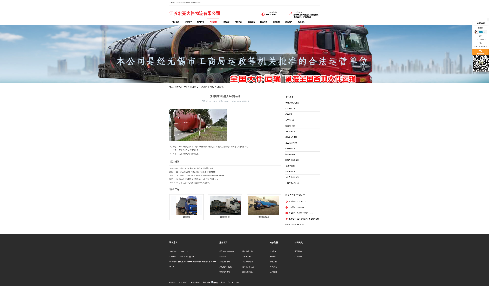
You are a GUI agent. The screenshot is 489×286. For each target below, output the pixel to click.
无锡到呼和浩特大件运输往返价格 (208, 147)
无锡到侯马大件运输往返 (189, 154)
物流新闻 (298, 251)
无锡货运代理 (290, 171)
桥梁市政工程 (290, 108)
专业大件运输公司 (191, 87)
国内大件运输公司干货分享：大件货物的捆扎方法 (198, 179)
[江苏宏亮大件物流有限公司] (194, 15)
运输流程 (276, 22)
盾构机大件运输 (291, 137)
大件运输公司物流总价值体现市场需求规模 (196, 168)
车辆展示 (225, 22)
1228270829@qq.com (305, 213)
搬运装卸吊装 (290, 154)
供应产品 (178, 87)
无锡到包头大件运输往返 (189, 150)
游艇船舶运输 (290, 126)
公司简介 (188, 22)
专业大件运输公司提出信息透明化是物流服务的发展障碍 (201, 176)
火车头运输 (289, 120)
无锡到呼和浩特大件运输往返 (212, 87)
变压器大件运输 (291, 143)
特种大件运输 (290, 149)
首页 (171, 87)
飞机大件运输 (290, 131)
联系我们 (301, 22)
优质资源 (263, 22)
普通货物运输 (290, 166)
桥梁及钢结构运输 (292, 103)
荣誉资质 (238, 22)
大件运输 (213, 22)
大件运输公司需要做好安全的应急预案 (194, 183)
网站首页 (175, 22)
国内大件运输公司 (292, 160)
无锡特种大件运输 (292, 183)
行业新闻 (298, 256)
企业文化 (251, 22)
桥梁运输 (288, 114)
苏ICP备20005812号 (234, 282)
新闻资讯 (200, 22)
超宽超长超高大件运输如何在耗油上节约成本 (197, 172)
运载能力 (289, 22)
